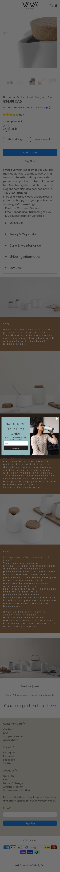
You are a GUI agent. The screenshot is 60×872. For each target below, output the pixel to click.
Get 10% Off (15, 448)
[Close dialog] (57, 418)
